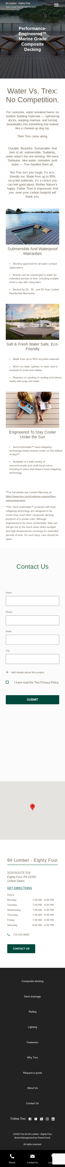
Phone (9, 612)
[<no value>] (53, 1119)
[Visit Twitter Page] (41, 1119)
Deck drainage (32, 996)
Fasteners (32, 1042)
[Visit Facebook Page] (30, 1119)
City (8, 651)
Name (9, 592)
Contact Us (21, 948)
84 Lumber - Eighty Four (18, 3)
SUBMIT (32, 699)
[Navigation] (55, 5)
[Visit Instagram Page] (47, 1119)
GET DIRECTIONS (19, 888)
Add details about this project (27, 672)
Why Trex (32, 1057)
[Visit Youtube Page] (35, 1119)
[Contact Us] (32, 1157)
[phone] (10, 934)
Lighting (32, 1026)
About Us (32, 1087)
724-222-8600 (21, 934)
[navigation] (35, 1042)
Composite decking (33, 981)
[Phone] (12, 1157)
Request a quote (32, 1072)
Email (8, 631)
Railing (32, 1011)
